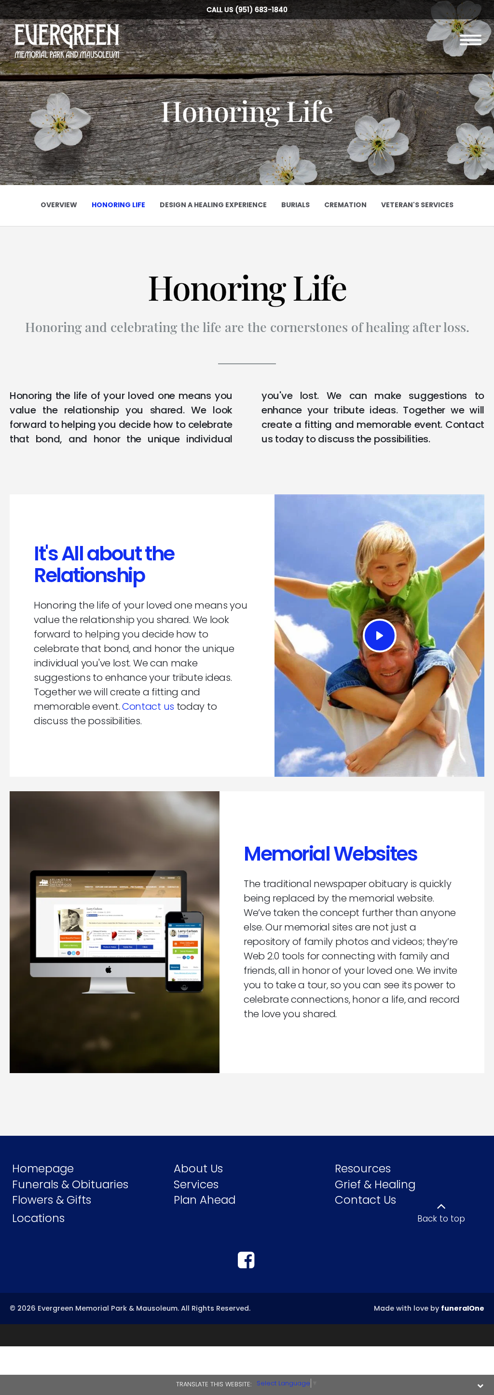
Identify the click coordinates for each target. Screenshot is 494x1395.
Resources (363, 1168)
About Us (198, 1168)
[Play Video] (380, 635)
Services (196, 1184)
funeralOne (462, 1308)
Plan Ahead (204, 1200)
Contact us (148, 706)
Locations (38, 1218)
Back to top (441, 1218)
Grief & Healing (375, 1184)
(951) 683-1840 (261, 9)
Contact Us (365, 1200)
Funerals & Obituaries (70, 1184)
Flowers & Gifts (51, 1200)
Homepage (43, 1168)
